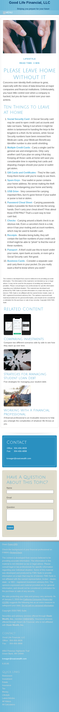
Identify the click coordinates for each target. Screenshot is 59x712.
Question (11, 507)
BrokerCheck (16, 552)
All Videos (6, 701)
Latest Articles (8, 698)
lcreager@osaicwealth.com (19, 458)
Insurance (6, 685)
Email (9, 497)
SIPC (32, 619)
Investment (7, 679)
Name (9, 488)
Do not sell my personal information (38, 605)
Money (5, 692)
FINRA (26, 619)
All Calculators (8, 704)
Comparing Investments (24, 339)
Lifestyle (6, 695)
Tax (3, 688)
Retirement (7, 676)
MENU (9, 12)
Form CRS (12, 544)
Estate (5, 682)
